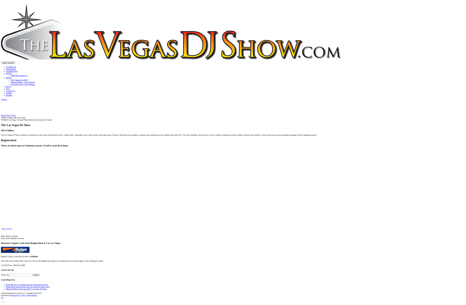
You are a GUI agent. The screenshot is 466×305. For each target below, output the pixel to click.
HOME (9, 93)
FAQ (8, 89)
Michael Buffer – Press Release (23, 82)
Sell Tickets (4, 230)
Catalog (4, 99)
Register (9, 95)
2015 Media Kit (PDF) (19, 80)
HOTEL (9, 74)
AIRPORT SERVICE (19, 76)
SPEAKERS (11, 69)
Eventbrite (15, 230)
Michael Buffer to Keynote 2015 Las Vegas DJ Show (26, 289)
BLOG (8, 87)
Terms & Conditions (6, 228)
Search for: (5, 275)
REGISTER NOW (8, 115)
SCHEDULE (11, 67)
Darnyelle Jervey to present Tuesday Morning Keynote (27, 285)
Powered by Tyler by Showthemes (24, 295)
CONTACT (10, 91)
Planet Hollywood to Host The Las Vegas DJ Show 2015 (28, 287)
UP (2, 298)
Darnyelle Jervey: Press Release (23, 84)
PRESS (9, 78)
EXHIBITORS (12, 71)
